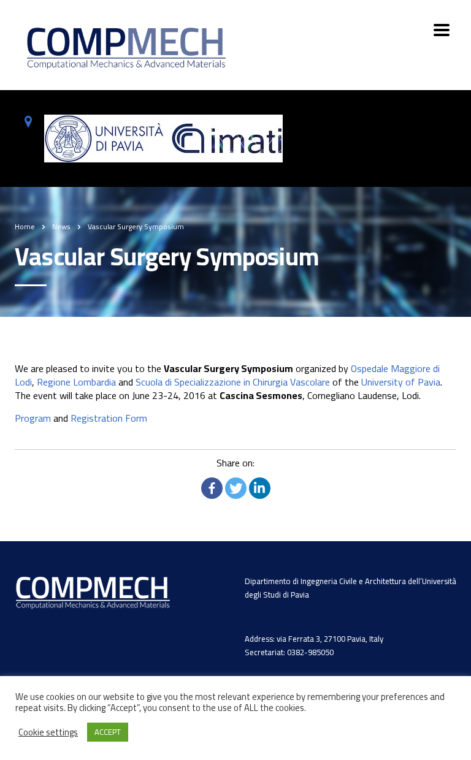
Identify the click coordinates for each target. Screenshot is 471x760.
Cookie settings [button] (48, 732)
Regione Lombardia (76, 382)
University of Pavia (400, 382)
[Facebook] (212, 488)
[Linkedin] (259, 488)
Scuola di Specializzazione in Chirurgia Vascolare (233, 382)
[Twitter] (236, 488)
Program (33, 418)
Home (25, 226)
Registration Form (109, 418)
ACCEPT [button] (107, 731)
